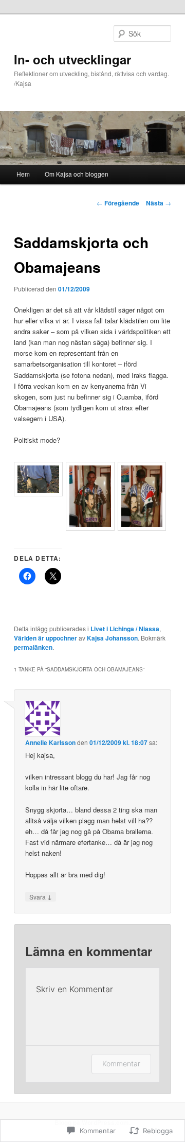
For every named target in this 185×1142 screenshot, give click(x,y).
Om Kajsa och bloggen (76, 173)
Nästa (158, 202)
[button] (40, 480)
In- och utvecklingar (72, 59)
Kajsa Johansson (112, 638)
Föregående (118, 202)
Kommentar (121, 1063)
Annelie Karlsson (50, 742)
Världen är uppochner (45, 638)
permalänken (33, 647)
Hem (23, 173)
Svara (40, 896)
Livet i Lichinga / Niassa (124, 628)
